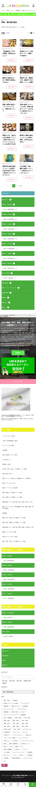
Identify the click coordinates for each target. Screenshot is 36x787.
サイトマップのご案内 (8, 445)
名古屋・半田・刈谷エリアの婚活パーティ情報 (14, 469)
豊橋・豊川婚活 (9, 214)
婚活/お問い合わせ (7, 473)
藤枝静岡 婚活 (27, 680)
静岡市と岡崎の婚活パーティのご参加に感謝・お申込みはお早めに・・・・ (26, 138)
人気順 (7, 33)
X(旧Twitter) (11, 785)
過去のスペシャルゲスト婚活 (9, 536)
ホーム (3, 10)
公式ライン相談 (3, 785)
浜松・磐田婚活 (9, 204)
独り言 (7, 302)
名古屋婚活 (8, 273)
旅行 (6, 297)
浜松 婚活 (4, 680)
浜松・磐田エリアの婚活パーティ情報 (12, 497)
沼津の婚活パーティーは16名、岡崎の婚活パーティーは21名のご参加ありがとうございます (26, 109)
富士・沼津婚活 (9, 253)
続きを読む (11, 60)
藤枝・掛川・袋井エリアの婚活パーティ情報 (13, 517)
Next (20, 185)
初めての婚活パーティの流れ (9, 455)
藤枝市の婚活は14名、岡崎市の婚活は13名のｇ (8, 80)
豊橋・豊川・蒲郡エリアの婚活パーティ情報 (13, 522)
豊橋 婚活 (12, 680)
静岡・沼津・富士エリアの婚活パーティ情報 (13, 541)
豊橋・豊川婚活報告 (10, 219)
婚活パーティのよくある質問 (9, 488)
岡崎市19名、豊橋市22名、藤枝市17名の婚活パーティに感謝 (26, 80)
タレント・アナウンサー (11, 287)
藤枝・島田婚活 (9, 234)
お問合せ (18, 352)
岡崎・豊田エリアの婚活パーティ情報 (12, 492)
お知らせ (7, 199)
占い (6, 307)
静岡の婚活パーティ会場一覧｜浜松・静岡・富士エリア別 (17, 502)
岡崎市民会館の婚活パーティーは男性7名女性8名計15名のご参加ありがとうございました (8, 170)
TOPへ (32, 785)
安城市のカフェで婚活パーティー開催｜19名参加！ (26, 53)
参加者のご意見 (6, 464)
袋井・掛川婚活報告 (10, 248)
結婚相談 (18, 10)
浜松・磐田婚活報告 (10, 209)
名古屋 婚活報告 (9, 278)
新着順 (3, 33)
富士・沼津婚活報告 (10, 258)
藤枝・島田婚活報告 (10, 239)
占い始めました (6, 459)
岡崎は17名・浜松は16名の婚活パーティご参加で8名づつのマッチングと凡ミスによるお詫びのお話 (9, 139)
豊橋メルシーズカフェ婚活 (9, 532)
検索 (4, 765)
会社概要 (4, 450)
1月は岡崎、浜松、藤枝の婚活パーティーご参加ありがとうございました (26, 169)
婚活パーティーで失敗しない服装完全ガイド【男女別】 (16, 478)
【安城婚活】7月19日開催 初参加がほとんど (8, 53)
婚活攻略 (7, 292)
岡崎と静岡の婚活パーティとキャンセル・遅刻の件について (8, 108)
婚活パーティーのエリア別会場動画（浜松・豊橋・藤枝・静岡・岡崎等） (18, 507)
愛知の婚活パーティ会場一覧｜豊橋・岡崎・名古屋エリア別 (18, 527)
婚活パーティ (10, 10)
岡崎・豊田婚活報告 (10, 268)
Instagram (18, 785)
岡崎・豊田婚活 (9, 263)
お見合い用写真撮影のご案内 (9, 440)
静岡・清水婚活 (9, 224)
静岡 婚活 (19, 680)
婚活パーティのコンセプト (29, 10)
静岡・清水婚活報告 (10, 229)
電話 (25, 785)
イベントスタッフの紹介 (8, 436)
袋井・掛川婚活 (9, 243)
